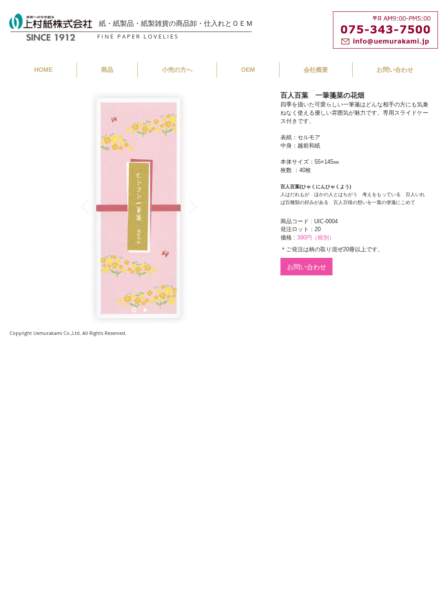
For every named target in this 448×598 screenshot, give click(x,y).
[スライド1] (134, 310)
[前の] (85, 207)
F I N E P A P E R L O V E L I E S (137, 36)
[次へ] (192, 207)
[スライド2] (145, 310)
